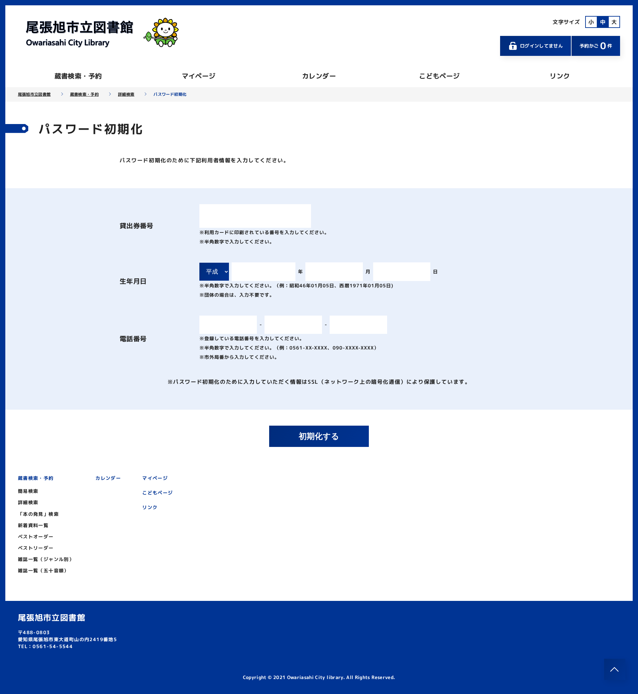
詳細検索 (126, 94)
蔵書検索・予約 (78, 75)
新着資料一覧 (33, 525)
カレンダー (319, 75)
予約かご (596, 45)
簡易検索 (28, 491)
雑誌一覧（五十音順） (43, 570)
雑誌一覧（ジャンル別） (46, 559)
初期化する (319, 436)
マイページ (199, 75)
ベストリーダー (36, 548)
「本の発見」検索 (38, 514)
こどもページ (439, 75)
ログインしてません (541, 46)
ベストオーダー (36, 536)
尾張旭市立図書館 (34, 94)
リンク (560, 75)
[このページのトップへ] (614, 669)
